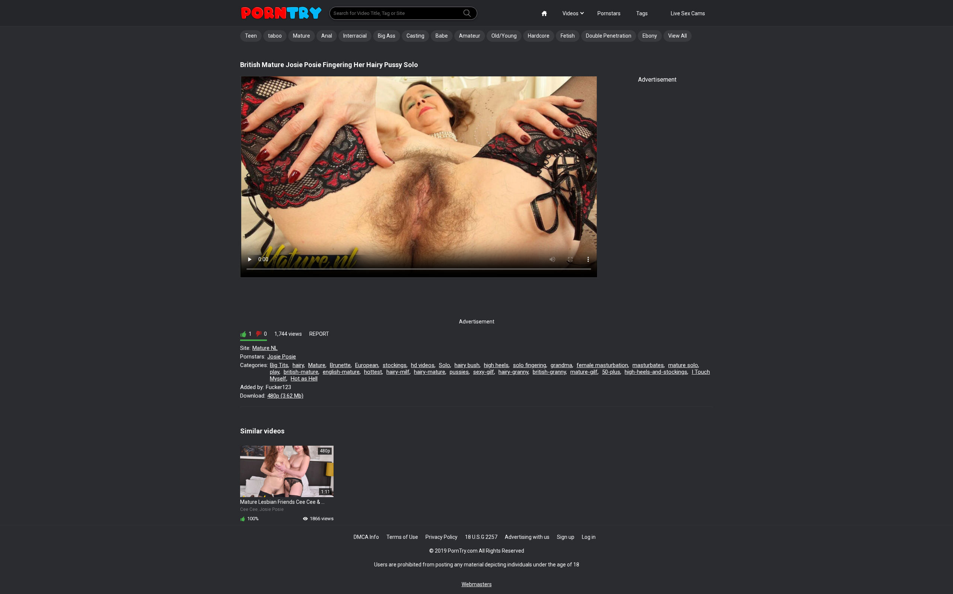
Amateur (469, 36)
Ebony (650, 36)
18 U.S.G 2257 (481, 537)
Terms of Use (402, 537)
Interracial (355, 36)
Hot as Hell (304, 378)
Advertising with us (527, 537)
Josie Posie (281, 356)
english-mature (341, 372)
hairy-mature (429, 372)
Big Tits (279, 365)
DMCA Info (366, 537)
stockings (395, 365)
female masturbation (602, 365)
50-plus (611, 372)
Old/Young (504, 36)
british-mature (301, 372)
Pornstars (609, 13)
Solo (444, 365)
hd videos (422, 365)
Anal (326, 36)
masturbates (648, 365)
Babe (442, 36)
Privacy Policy (441, 537)
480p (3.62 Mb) (285, 395)
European (366, 365)
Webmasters (477, 584)
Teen (251, 36)
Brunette (340, 365)
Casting (415, 36)
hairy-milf (397, 372)
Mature (301, 36)
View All (677, 36)
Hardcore (538, 36)
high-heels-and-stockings (656, 372)
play (274, 372)
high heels (496, 365)
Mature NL (265, 348)
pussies (459, 372)
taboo (275, 36)
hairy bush (467, 365)
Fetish (568, 36)
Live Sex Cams (688, 13)
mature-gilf (583, 372)
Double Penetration (608, 36)
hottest (373, 372)
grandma (561, 365)
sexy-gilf (483, 372)
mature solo (683, 365)
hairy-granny (513, 372)
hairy (298, 365)
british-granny (549, 372)
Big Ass (386, 36)
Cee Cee (249, 509)
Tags (642, 13)
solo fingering (529, 365)
